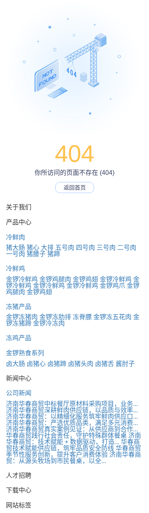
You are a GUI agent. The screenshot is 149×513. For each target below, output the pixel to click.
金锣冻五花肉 (112, 317)
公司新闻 (18, 393)
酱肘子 (125, 363)
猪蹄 (53, 254)
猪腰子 (36, 254)
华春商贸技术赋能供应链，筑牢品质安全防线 (73, 445)
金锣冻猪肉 (22, 317)
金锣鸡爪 (112, 285)
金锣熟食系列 (25, 353)
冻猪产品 (18, 306)
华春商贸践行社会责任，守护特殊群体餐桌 (66, 435)
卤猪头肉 (80, 363)
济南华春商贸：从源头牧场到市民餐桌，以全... (73, 457)
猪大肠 (15, 247)
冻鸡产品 (18, 338)
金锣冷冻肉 (49, 323)
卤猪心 (36, 363)
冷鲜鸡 (15, 268)
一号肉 (15, 254)
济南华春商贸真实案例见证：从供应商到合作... (72, 429)
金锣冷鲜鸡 (22, 279)
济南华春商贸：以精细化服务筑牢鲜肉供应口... (72, 416)
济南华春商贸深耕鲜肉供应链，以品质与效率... (72, 410)
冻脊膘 (82, 317)
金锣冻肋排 (55, 317)
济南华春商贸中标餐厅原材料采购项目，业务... (72, 403)
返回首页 (75, 187)
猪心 (33, 247)
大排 (47, 247)
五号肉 (64, 247)
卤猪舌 (104, 363)
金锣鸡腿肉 (55, 279)
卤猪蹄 (56, 363)
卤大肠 (15, 363)
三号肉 (106, 247)
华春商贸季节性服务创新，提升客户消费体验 (73, 451)
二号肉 (126, 247)
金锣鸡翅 (85, 279)
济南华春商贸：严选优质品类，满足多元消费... (72, 422)
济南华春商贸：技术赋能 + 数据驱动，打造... (73, 438)
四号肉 (85, 247)
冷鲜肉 (15, 237)
